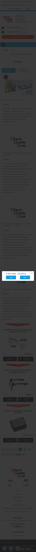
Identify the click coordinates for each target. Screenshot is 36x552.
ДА (11, 277)
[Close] (32, 273)
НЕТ (25, 277)
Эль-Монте (22, 273)
